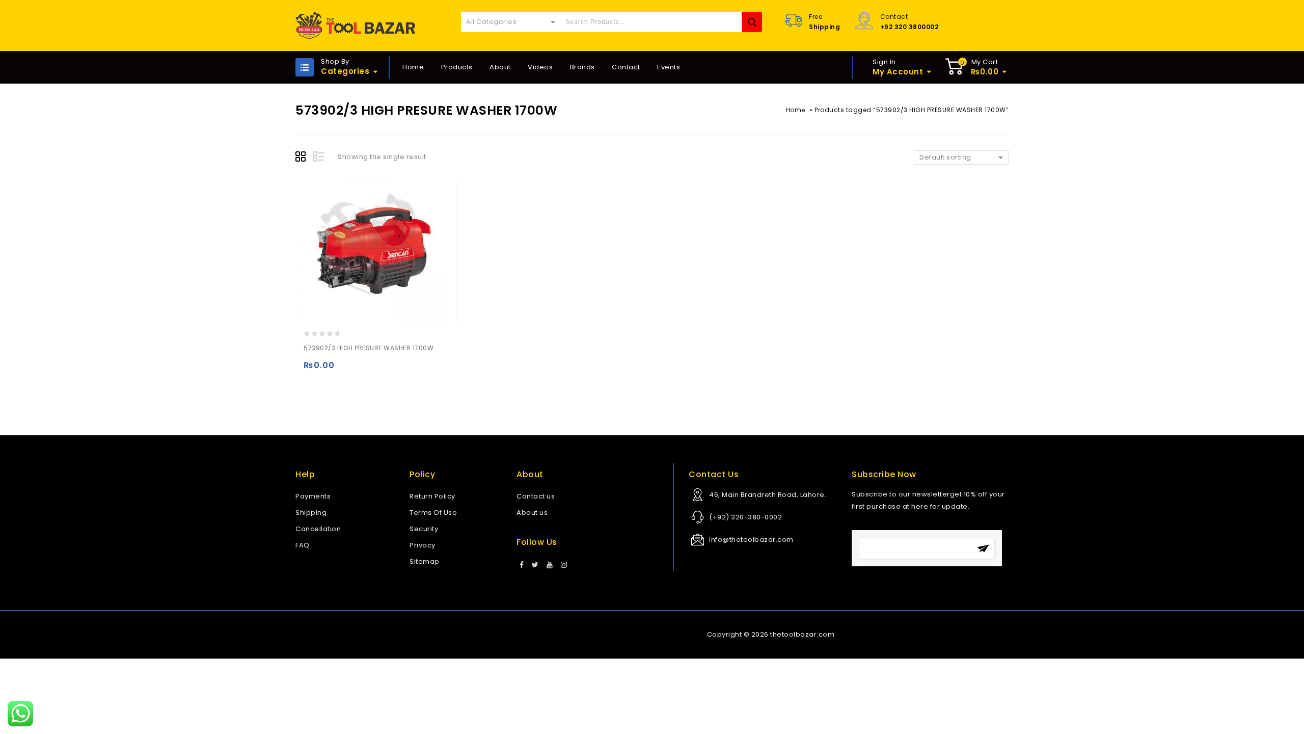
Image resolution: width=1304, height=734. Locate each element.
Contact (626, 67)
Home (413, 67)
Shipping (311, 512)
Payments (313, 496)
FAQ (302, 545)
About (500, 67)
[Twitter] (535, 565)
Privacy (423, 545)
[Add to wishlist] (333, 370)
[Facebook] (522, 565)
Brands (582, 67)
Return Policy (432, 496)
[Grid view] (302, 158)
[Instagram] (564, 565)
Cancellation (318, 529)
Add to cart (313, 370)
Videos (540, 67)
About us (532, 512)
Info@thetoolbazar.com (751, 539)
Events (668, 67)
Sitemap (425, 561)
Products (457, 67)
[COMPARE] (373, 370)
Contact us (536, 496)
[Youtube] (550, 565)
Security (424, 529)
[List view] (319, 158)
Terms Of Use (433, 512)
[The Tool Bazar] (355, 25)
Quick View (353, 370)
